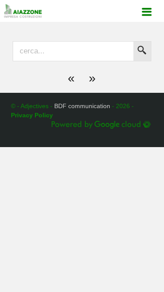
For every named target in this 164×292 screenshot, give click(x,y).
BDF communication (82, 105)
